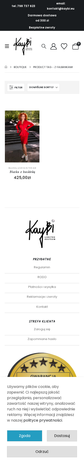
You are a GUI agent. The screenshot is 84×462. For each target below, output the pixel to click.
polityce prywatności (42, 420)
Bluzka (12, 167)
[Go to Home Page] (6, 67)
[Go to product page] (22, 136)
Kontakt (42, 306)
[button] (8, 46)
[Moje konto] (53, 46)
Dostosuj (62, 435)
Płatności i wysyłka (42, 287)
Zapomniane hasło (42, 339)
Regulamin (42, 267)
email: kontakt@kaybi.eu (60, 6)
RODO (42, 277)
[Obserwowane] (64, 46)
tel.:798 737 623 (23, 6)
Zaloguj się (42, 329)
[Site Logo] (23, 46)
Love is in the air (27, 167)
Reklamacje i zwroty (42, 296)
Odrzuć (42, 451)
